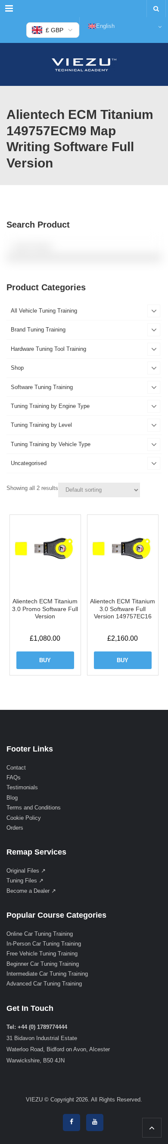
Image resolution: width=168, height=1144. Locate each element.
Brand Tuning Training (38, 329)
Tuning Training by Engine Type (50, 406)
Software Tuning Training (42, 387)
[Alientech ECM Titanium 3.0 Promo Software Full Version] (45, 550)
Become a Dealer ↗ (31, 891)
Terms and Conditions (33, 807)
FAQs (13, 777)
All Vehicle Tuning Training (44, 310)
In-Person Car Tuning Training (43, 943)
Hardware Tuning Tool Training (48, 349)
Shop (17, 368)
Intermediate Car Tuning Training (47, 974)
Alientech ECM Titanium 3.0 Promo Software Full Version (45, 609)
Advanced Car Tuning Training (44, 983)
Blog (12, 797)
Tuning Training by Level (41, 425)
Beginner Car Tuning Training (42, 964)
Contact (16, 767)
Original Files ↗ (26, 870)
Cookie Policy (23, 818)
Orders (14, 828)
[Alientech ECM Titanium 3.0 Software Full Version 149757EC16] (122, 550)
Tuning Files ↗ (25, 880)
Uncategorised (29, 463)
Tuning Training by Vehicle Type (50, 444)
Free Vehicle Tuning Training (42, 953)
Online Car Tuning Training (39, 934)
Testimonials (22, 787)
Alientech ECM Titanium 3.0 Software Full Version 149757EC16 (122, 609)
